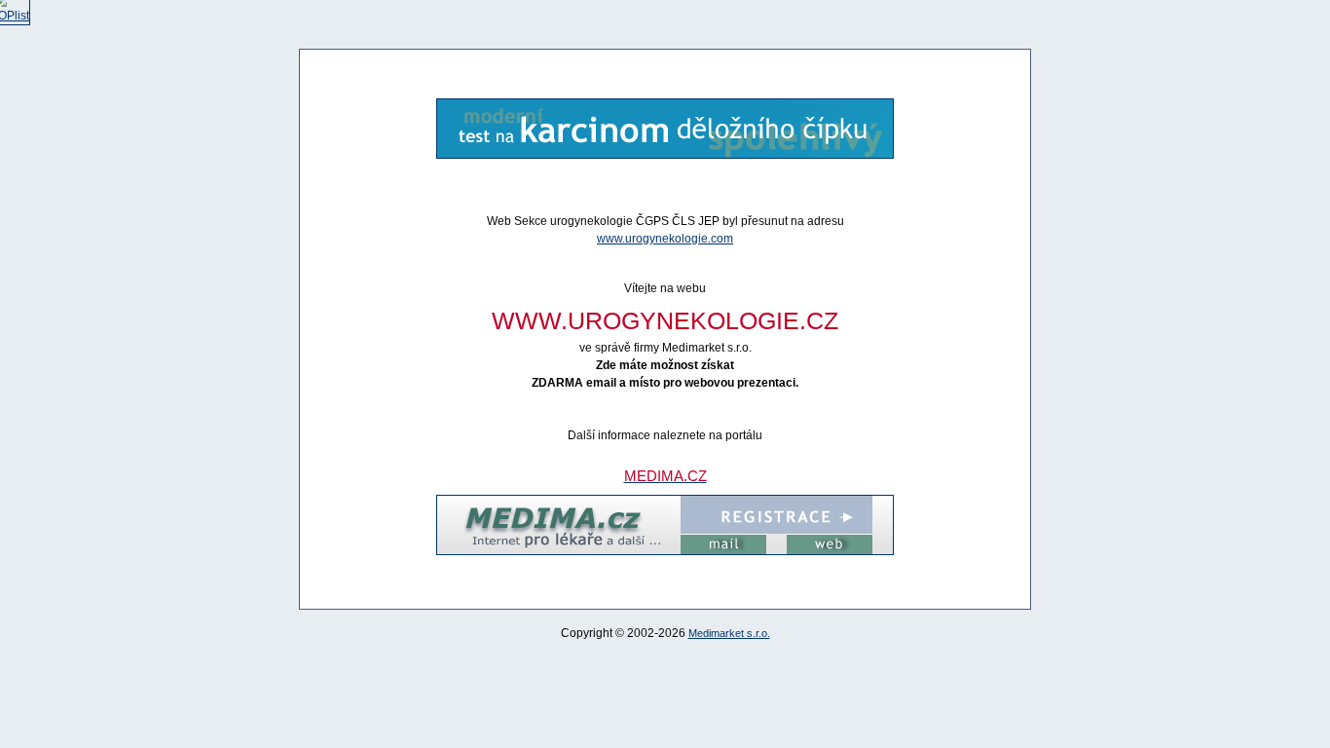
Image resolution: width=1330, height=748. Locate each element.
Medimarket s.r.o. (729, 633)
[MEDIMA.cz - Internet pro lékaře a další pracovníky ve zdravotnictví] (665, 551)
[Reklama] (665, 155)
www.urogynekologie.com (665, 238)
